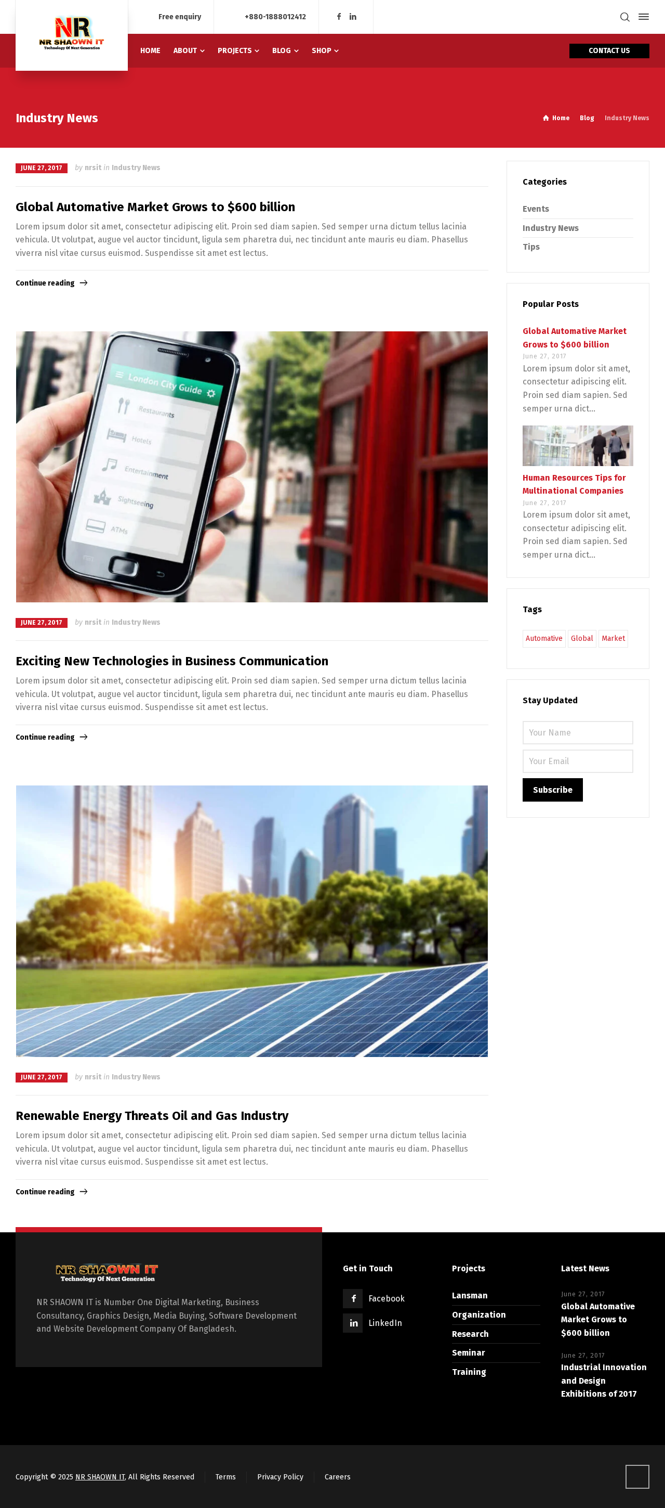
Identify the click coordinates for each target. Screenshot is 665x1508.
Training (469, 1372)
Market (613, 638)
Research (470, 1334)
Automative (544, 638)
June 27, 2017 (41, 168)
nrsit (93, 167)
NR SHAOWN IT (100, 1477)
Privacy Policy (280, 1477)
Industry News (136, 167)
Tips (531, 247)
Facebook (386, 1299)
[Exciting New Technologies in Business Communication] (252, 466)
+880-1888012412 (275, 16)
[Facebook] (339, 16)
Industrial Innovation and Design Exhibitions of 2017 (604, 1380)
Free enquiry (179, 16)
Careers (338, 1477)
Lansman (470, 1295)
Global (582, 638)
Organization (479, 1315)
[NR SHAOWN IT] (71, 35)
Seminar (468, 1353)
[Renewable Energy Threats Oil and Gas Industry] (252, 920)
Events (536, 209)
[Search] (625, 17)
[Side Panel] (641, 17)
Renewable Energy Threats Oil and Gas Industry (152, 1116)
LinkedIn (385, 1323)
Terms (226, 1477)
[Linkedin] (353, 16)
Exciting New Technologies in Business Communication (172, 661)
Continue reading (45, 283)
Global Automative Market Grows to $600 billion (155, 207)
